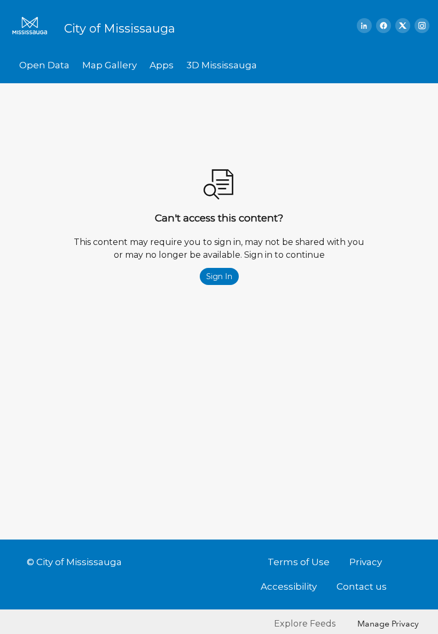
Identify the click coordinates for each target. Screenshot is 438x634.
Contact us (362, 586)
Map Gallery (109, 65)
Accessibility (289, 586)
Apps (162, 65)
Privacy (365, 562)
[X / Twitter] (402, 25)
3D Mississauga (221, 65)
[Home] (33, 25)
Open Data (44, 65)
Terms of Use (299, 562)
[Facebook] (383, 25)
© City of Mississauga (74, 562)
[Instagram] (421, 25)
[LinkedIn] (364, 25)
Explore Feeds (304, 624)
